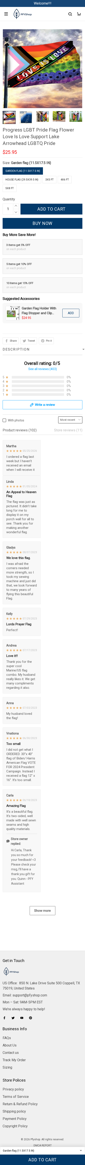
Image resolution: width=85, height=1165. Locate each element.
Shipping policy (14, 1111)
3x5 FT (49, 179)
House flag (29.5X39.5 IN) (21, 179)
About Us (10, 1045)
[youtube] (23, 1018)
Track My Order (14, 1060)
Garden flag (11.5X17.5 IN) (31, 163)
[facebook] (6, 1018)
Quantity (9, 199)
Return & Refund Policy (20, 1104)
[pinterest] (32, 1018)
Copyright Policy (15, 1126)
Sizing (7, 1067)
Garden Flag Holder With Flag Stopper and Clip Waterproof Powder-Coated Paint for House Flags (39, 310)
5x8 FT (9, 188)
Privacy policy (13, 1089)
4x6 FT (65, 179)
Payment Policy (15, 1119)
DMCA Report (43, 1145)
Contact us (11, 1053)
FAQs (7, 1038)
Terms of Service (16, 1097)
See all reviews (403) (42, 369)
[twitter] (14, 1018)
